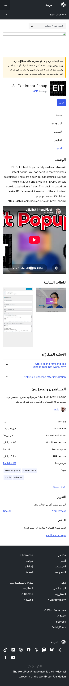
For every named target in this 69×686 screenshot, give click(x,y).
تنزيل (61, 102)
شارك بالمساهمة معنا (21, 582)
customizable (29, 470)
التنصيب (58, 131)
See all (7, 511)
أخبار (63, 560)
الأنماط (29, 572)
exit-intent (18, 477)
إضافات (29, 566)
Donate (27, 594)
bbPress (61, 621)
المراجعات (56, 123)
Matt (61, 616)
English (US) (9, 463)
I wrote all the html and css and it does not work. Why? (49, 365)
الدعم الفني (59, 588)
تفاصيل (58, 114)
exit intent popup (12, 470)
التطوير (58, 140)
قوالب (29, 560)
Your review (59, 511)
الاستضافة (60, 566)
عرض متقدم (59, 486)
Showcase (27, 555)
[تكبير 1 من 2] (61, 291)
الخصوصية (60, 572)
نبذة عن (61, 555)
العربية (54, 642)
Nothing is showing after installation (45, 377)
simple (7, 477)
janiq (35, 91)
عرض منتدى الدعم (56, 535)
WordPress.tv (56, 599)
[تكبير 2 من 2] (28, 291)
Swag (28, 599)
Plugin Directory (57, 14)
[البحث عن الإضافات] (32, 26)
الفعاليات (28, 588)
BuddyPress (59, 627)
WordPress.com (55, 610)
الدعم (59, 148)
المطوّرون (60, 594)
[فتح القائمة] (5, 5)
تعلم (63, 582)
